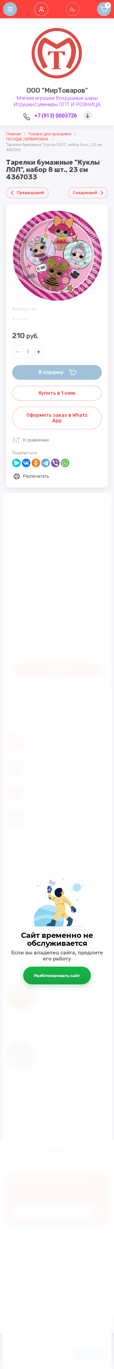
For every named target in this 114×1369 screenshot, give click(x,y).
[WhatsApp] (65, 463)
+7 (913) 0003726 (55, 115)
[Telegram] (45, 463)
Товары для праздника (50, 134)
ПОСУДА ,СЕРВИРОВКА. (27, 139)
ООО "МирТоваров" (57, 90)
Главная (13, 134)
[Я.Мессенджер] (16, 463)
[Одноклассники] (36, 463)
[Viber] (55, 463)
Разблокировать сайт (57, 975)
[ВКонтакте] (26, 463)
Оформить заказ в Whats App (57, 417)
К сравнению (36, 440)
